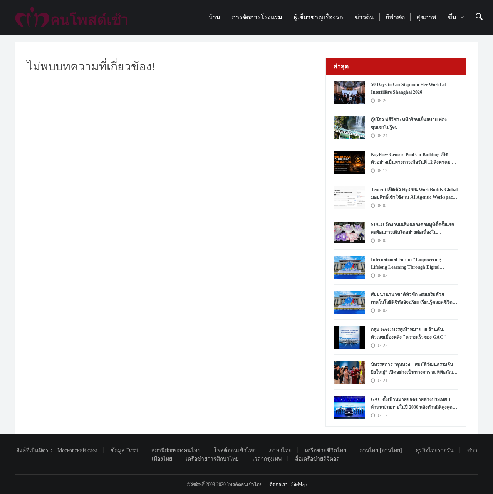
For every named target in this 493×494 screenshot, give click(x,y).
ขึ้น (452, 17)
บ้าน (214, 17)
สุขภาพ (426, 17)
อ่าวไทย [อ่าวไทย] (381, 450)
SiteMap (299, 484)
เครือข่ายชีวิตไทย (325, 450)
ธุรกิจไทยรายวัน (435, 450)
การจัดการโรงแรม (257, 17)
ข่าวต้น (364, 17)
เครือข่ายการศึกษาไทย (212, 459)
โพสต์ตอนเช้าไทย (235, 450)
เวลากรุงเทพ (267, 459)
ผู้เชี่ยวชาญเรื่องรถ (318, 17)
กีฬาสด (395, 17)
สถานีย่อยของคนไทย (175, 450)
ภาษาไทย (280, 450)
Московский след (77, 450)
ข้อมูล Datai (124, 450)
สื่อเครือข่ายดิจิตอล (317, 459)
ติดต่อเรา (278, 484)
